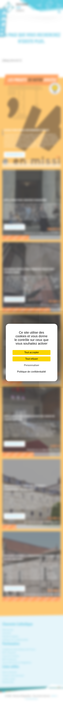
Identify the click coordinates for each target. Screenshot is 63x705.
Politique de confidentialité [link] (31, 371)
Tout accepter (31, 352)
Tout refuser (31, 359)
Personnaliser (31, 365)
